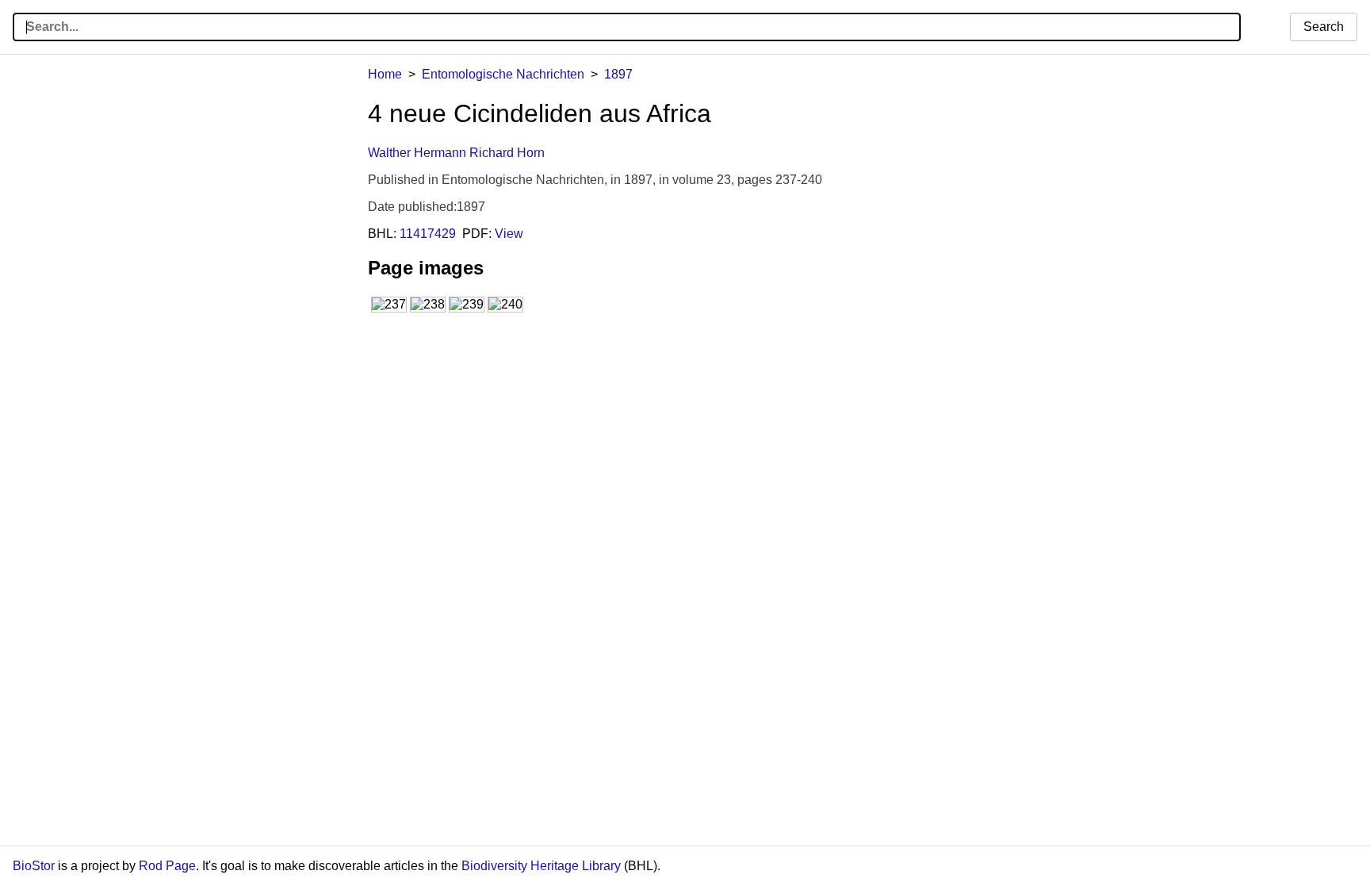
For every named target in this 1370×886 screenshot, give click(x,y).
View (509, 233)
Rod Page (167, 866)
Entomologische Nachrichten (503, 74)
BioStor (34, 866)
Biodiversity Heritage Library (541, 866)
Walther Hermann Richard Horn (456, 152)
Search (1323, 26)
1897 (618, 74)
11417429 (428, 233)
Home (385, 74)
